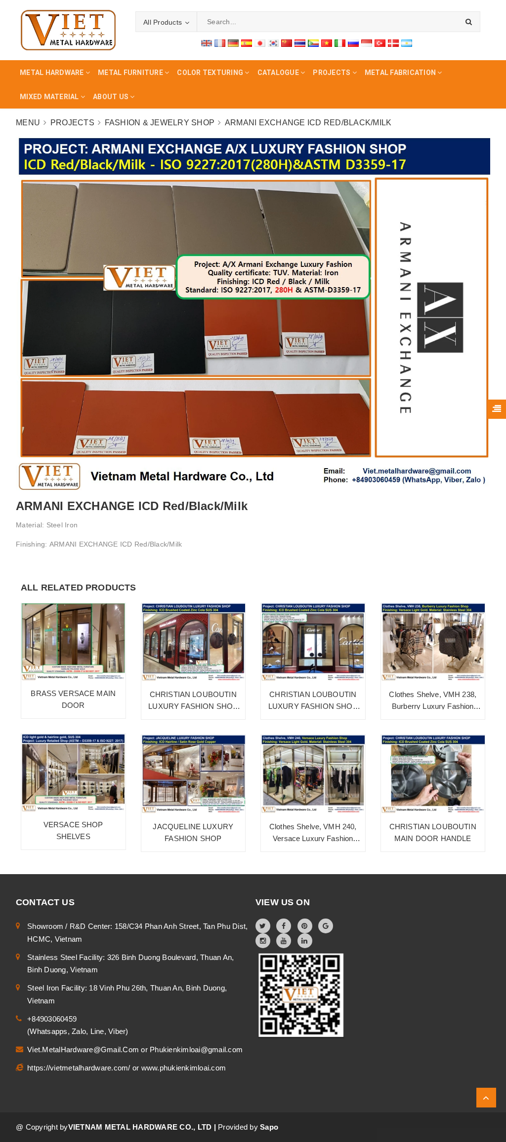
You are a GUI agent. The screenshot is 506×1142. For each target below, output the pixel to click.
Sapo (269, 1127)
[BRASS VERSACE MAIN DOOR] (73, 642)
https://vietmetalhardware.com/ (79, 1068)
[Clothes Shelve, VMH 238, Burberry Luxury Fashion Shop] (433, 642)
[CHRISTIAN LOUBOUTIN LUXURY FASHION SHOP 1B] (313, 642)
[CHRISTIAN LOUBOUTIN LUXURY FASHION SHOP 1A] (193, 642)
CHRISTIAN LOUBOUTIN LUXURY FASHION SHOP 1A (193, 706)
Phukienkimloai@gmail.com (196, 1049)
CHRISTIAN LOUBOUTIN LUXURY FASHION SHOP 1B (313, 706)
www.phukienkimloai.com (183, 1068)
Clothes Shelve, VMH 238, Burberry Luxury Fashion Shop (432, 706)
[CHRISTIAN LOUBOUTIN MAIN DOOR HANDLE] (433, 774)
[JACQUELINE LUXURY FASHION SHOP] (193, 774)
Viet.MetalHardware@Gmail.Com (84, 1049)
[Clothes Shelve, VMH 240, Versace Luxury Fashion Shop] (313, 774)
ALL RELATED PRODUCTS (78, 587)
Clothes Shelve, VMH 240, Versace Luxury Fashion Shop (313, 838)
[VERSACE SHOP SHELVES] (73, 772)
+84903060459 (52, 1019)
